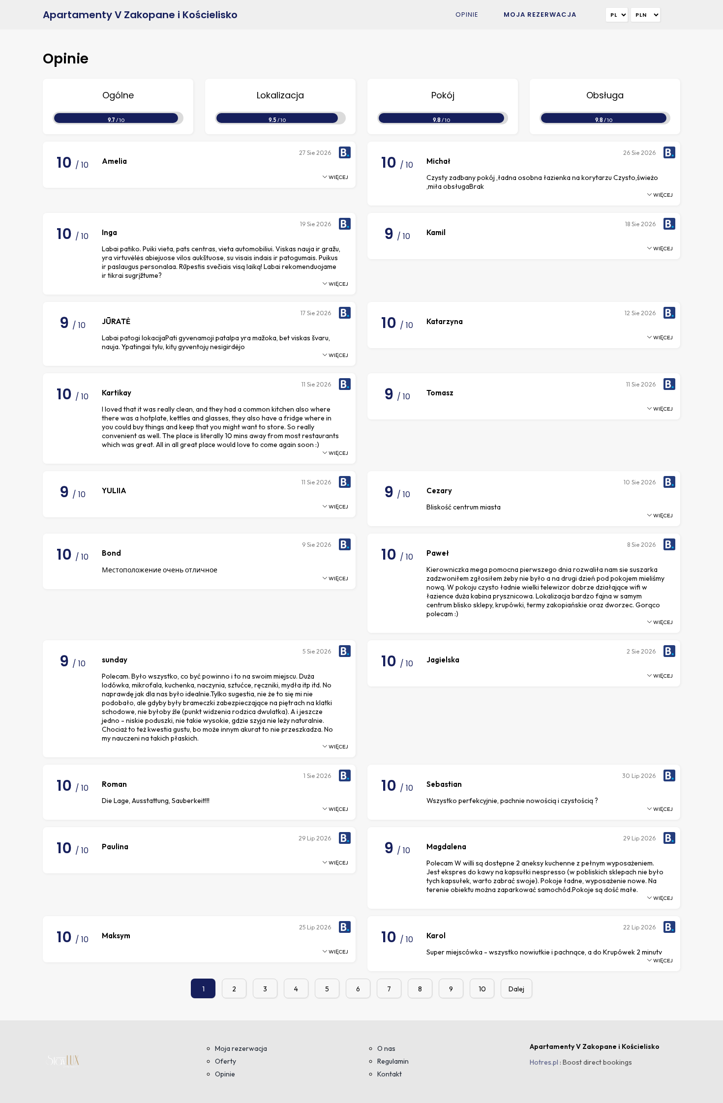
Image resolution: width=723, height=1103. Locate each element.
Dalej (516, 988)
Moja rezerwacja (540, 14)
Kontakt (389, 1074)
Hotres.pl (544, 1062)
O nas (386, 1048)
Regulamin (393, 1061)
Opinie (467, 14)
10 (482, 988)
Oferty (225, 1061)
